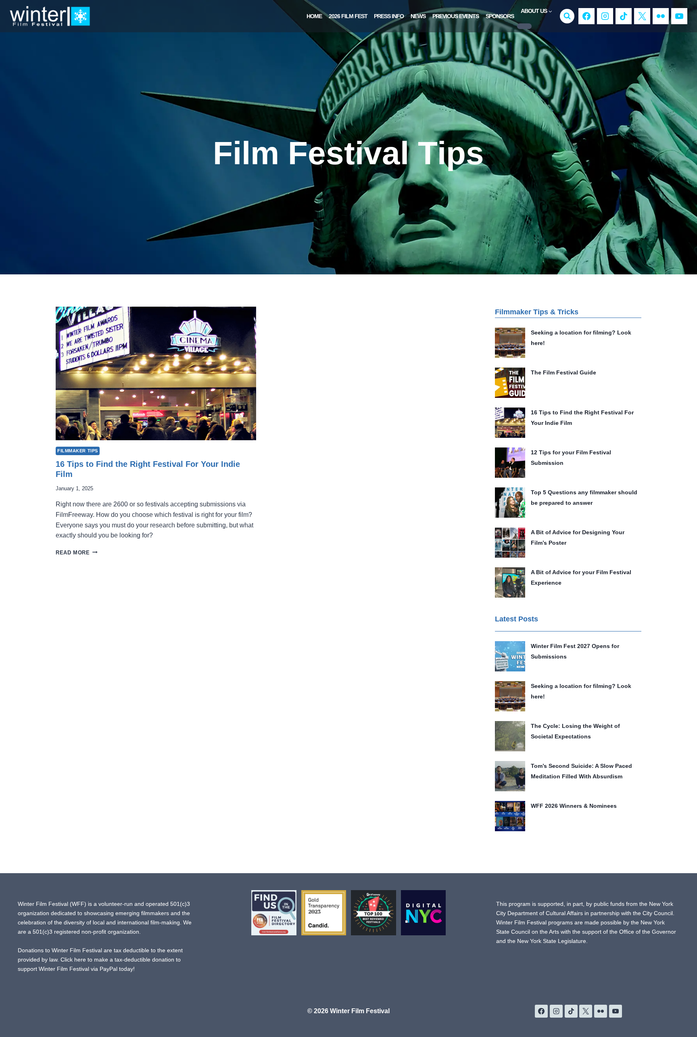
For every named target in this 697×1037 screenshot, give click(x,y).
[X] (642, 16)
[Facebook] (586, 16)
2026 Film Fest (348, 16)
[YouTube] (679, 16)
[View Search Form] (567, 16)
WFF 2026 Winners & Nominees (574, 806)
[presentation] (156, 373)
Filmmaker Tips (77, 450)
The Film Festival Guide (563, 372)
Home (314, 16)
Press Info (389, 16)
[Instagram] (605, 16)
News (418, 16)
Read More (77, 553)
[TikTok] (624, 16)
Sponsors (500, 16)
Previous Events (455, 16)
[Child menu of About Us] (524, 26)
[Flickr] (661, 16)
